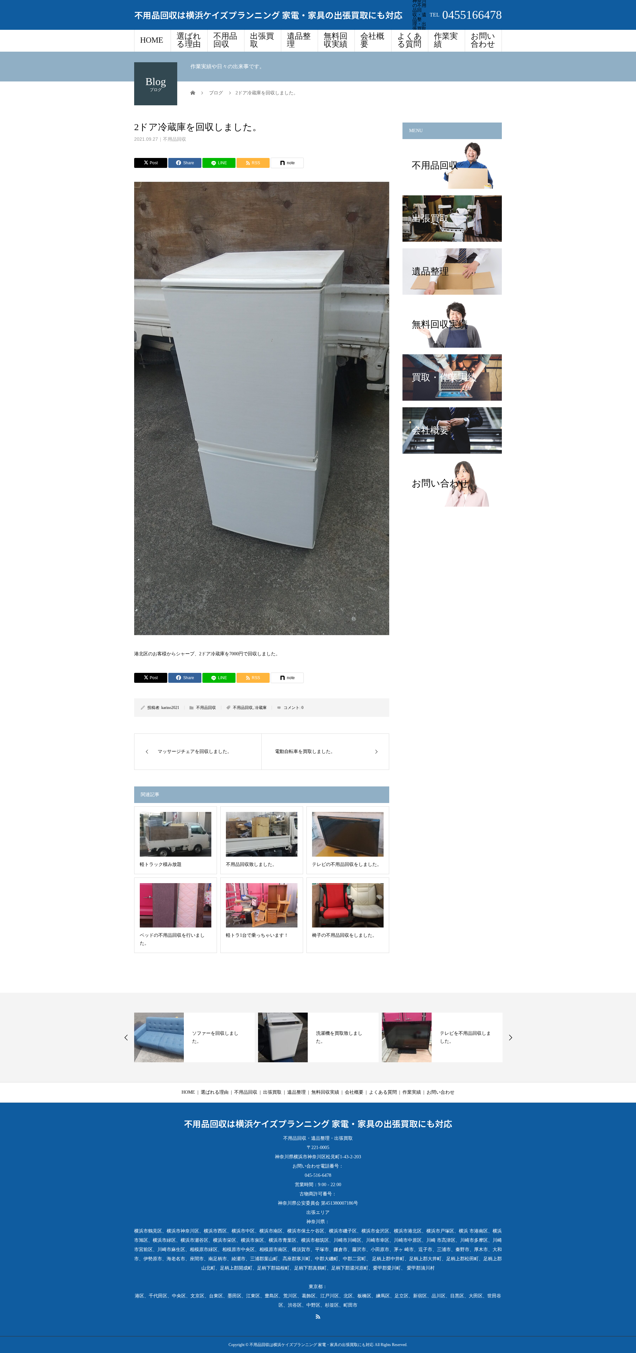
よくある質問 (409, 40)
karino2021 (170, 707)
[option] (194, 1037)
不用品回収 (225, 40)
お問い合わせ (483, 40)
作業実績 (446, 40)
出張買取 (262, 40)
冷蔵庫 (261, 707)
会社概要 (372, 40)
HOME (151, 40)
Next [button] (510, 1037)
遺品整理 (299, 40)
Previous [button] (126, 1037)
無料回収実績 (335, 40)
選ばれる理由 (189, 40)
